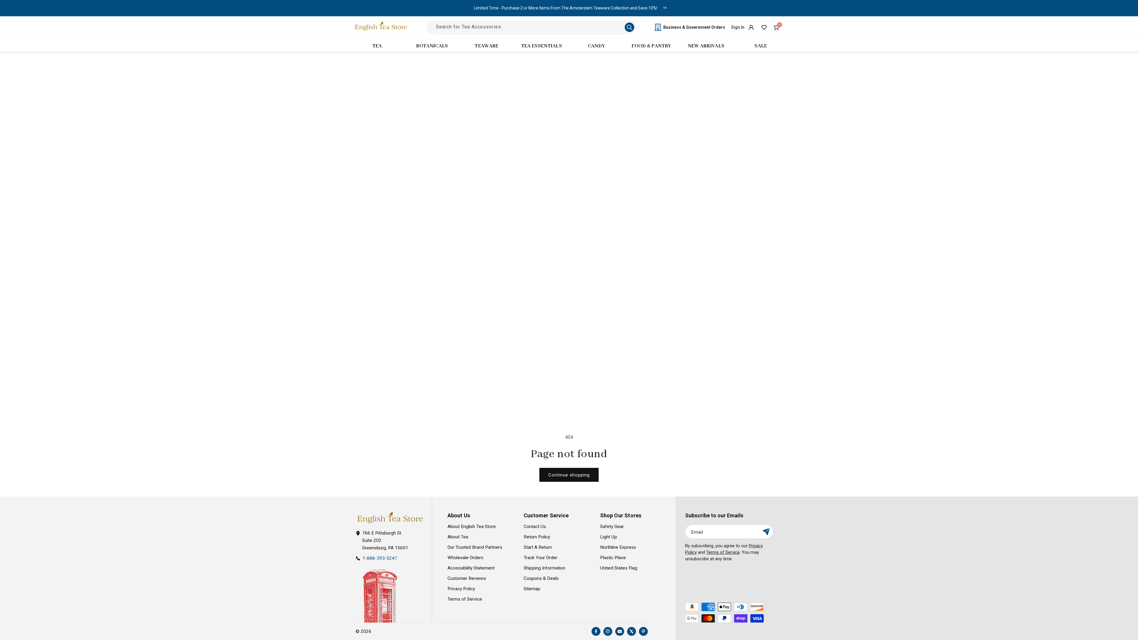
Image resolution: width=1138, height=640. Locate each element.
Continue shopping (569, 475)
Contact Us (535, 526)
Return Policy (537, 537)
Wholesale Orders (465, 557)
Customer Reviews (466, 578)
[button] (777, 27)
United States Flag (618, 568)
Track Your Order (540, 557)
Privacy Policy (461, 588)
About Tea (457, 537)
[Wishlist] (764, 27)
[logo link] (390, 518)
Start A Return (538, 547)
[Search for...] (629, 27)
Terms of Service (464, 599)
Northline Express (618, 547)
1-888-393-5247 (379, 558)
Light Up (608, 537)
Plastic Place (613, 557)
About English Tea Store (471, 526)
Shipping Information (544, 568)
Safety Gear (612, 526)
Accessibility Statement (471, 568)
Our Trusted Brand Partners (474, 547)
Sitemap (532, 588)
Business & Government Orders (694, 27)
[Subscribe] (766, 532)
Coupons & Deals (541, 578)
